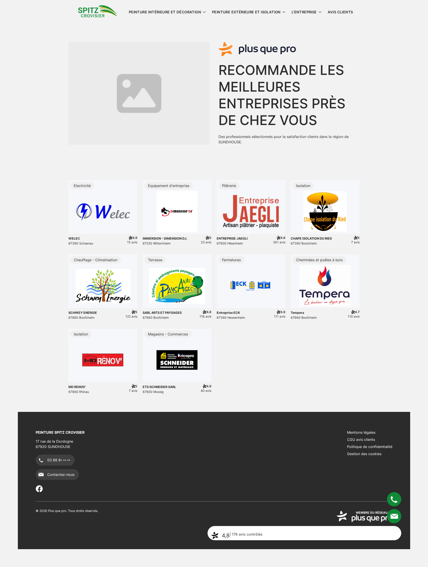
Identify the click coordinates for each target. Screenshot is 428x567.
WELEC (74, 238)
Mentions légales (361, 432)
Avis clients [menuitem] (340, 12)
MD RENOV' (77, 387)
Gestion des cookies (364, 454)
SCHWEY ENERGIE (82, 312)
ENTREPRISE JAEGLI (232, 238)
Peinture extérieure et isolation (246, 12)
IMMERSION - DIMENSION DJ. (165, 238)
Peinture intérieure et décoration (165, 12)
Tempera (297, 312)
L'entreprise (304, 12)
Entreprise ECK (228, 312)
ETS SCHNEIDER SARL (159, 387)
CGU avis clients (361, 439)
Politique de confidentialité (369, 446)
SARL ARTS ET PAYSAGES (162, 312)
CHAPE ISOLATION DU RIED (311, 238)
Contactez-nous (60, 474)
